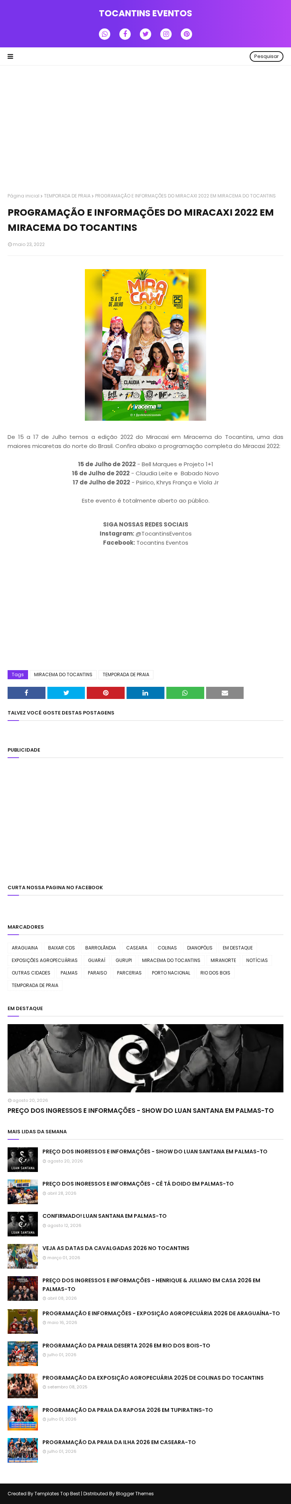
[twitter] (145, 34)
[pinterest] (186, 34)
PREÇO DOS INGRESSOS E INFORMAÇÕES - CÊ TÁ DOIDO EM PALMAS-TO (138, 1184)
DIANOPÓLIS (200, 948)
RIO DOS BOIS (215, 973)
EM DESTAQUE (238, 948)
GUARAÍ (96, 960)
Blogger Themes (135, 1493)
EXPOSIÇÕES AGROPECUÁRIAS (45, 960)
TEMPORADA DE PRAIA (67, 196)
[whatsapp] (104, 34)
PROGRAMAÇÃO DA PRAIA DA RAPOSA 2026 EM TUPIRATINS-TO (127, 1410)
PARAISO (97, 973)
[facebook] (125, 34)
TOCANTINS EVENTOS (145, 13)
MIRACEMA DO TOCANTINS (63, 674)
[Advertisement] (145, 130)
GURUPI (124, 960)
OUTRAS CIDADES (31, 973)
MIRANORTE (223, 960)
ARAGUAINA (25, 948)
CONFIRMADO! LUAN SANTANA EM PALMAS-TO (104, 1216)
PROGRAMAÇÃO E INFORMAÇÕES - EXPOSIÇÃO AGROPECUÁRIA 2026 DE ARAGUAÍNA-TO (161, 1313)
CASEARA (136, 948)
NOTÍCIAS (257, 960)
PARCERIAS (129, 973)
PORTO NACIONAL (171, 973)
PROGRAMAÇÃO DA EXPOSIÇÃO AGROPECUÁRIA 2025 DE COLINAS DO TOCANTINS (153, 1378)
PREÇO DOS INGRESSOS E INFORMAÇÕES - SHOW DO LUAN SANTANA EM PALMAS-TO (141, 1110)
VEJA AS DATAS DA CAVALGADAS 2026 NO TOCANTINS (115, 1248)
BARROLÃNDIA (100, 948)
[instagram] (166, 34)
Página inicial (23, 196)
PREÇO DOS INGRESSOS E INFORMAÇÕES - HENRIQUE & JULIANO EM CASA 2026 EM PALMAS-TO (151, 1284)
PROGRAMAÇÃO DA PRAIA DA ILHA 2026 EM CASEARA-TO (119, 1442)
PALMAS (69, 973)
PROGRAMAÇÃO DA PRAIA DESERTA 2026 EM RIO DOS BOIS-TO (126, 1345)
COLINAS (167, 948)
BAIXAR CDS (61, 948)
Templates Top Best (57, 1493)
